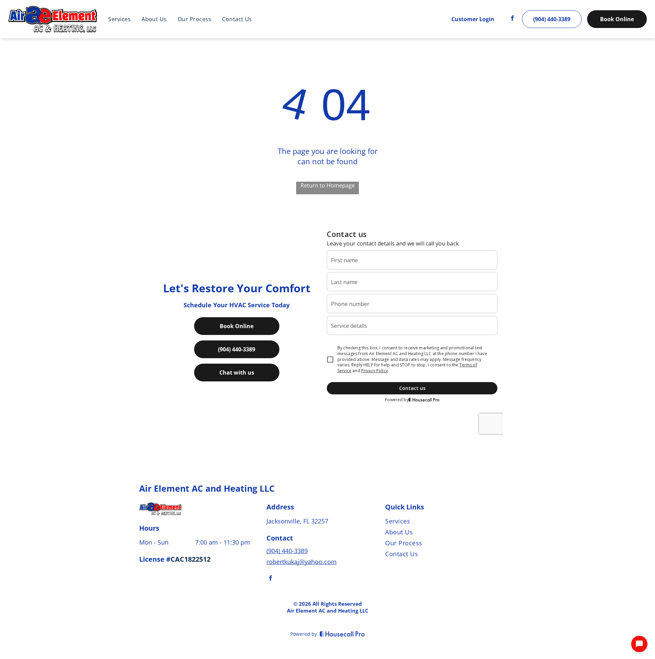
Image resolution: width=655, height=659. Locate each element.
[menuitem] (119, 19)
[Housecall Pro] (342, 633)
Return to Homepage (328, 185)
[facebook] (512, 19)
